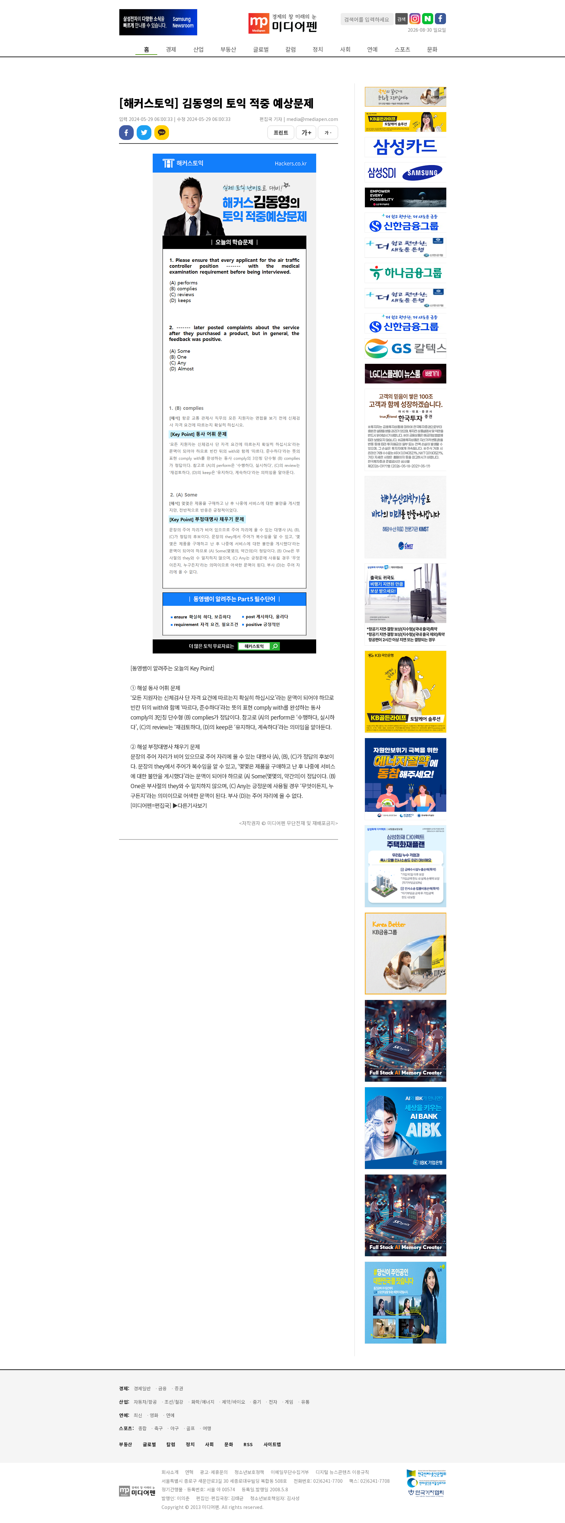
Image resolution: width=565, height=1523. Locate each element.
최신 (138, 1415)
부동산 (228, 49)
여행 (207, 1428)
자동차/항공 (145, 1402)
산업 (198, 49)
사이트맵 (272, 1444)
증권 (179, 1388)
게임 (289, 1402)
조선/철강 (173, 1402)
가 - (328, 132)
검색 (401, 19)
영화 (154, 1415)
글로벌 (261, 49)
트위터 (144, 132)
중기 (257, 1402)
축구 (158, 1428)
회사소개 (170, 1472)
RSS (248, 1444)
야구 (174, 1428)
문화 (432, 49)
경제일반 (142, 1388)
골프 (190, 1428)
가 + (306, 132)
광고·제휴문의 (214, 1472)
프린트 (281, 132)
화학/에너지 (202, 1402)
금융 (162, 1388)
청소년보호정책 (249, 1472)
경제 (171, 49)
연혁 (189, 1472)
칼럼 (290, 49)
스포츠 (402, 49)
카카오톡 (161, 132)
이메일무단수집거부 (290, 1472)
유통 (305, 1402)
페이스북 (126, 132)
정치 (318, 49)
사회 (345, 49)
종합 (142, 1428)
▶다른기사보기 (189, 805)
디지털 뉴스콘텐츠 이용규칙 (342, 1472)
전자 (273, 1402)
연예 (372, 49)
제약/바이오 (233, 1402)
